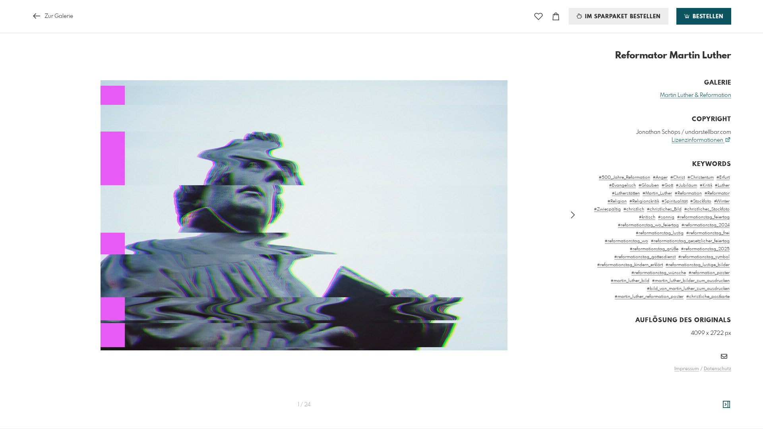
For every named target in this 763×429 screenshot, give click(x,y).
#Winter (722, 201)
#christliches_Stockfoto (707, 209)
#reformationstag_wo (626, 241)
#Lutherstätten (626, 193)
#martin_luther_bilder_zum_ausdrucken (691, 280)
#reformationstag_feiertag (703, 217)
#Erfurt (723, 177)
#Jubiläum (686, 185)
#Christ (677, 177)
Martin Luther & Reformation (695, 95)
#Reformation (688, 193)
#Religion (617, 201)
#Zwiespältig (607, 209)
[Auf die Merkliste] (538, 16)
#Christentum (700, 177)
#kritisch (647, 217)
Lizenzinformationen (698, 140)
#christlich (634, 209)
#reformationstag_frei (708, 233)
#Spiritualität (674, 201)
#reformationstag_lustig (660, 233)
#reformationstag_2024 (706, 225)
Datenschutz (717, 369)
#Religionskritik (644, 201)
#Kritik (706, 185)
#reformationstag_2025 (705, 249)
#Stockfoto (700, 201)
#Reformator (717, 193)
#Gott (667, 185)
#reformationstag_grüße (654, 249)
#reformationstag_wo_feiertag (648, 225)
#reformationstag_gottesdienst (645, 257)
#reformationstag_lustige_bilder (698, 265)
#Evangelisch (622, 185)
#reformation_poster (709, 273)
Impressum (686, 369)
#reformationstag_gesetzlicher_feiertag (690, 241)
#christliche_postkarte (708, 296)
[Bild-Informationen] (726, 405)
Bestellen (707, 16)
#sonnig (666, 217)
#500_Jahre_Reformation (624, 177)
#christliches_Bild (664, 209)
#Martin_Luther (657, 193)
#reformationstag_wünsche (658, 273)
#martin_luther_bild (630, 280)
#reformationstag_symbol (704, 257)
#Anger (660, 177)
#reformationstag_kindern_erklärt (630, 265)
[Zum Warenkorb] (556, 16)
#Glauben (649, 185)
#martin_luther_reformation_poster (649, 296)
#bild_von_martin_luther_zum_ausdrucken (688, 288)
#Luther (722, 185)
